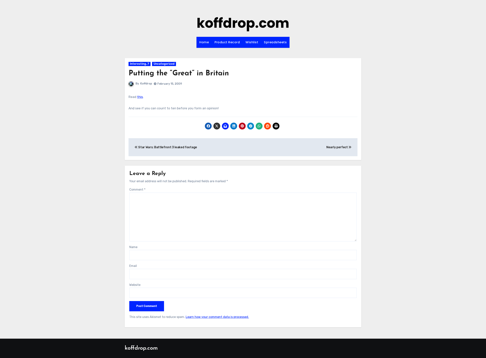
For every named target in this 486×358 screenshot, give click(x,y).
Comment (137, 189)
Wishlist (251, 42)
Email (133, 266)
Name (133, 247)
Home (204, 42)
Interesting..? (139, 63)
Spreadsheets (275, 42)
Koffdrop (146, 83)
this (140, 97)
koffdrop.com (243, 23)
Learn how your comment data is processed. (217, 317)
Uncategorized (164, 63)
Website (134, 285)
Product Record (227, 42)
